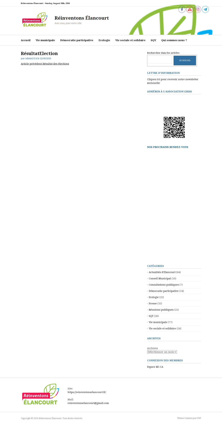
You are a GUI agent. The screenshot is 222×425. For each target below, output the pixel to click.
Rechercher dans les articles (163, 53)
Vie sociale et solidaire (130, 40)
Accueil (26, 40)
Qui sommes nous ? (174, 40)
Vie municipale (45, 40)
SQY (153, 40)
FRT (199, 418)
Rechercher (184, 60)
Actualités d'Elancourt (162, 272)
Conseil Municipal (160, 278)
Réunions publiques (161, 309)
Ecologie (104, 40)
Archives (152, 348)
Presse (153, 303)
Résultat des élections (45, 63)
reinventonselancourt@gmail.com (88, 403)
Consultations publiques (164, 284)
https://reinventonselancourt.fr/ (87, 392)
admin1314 (31, 58)
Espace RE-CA (155, 366)
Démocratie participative (76, 40)
